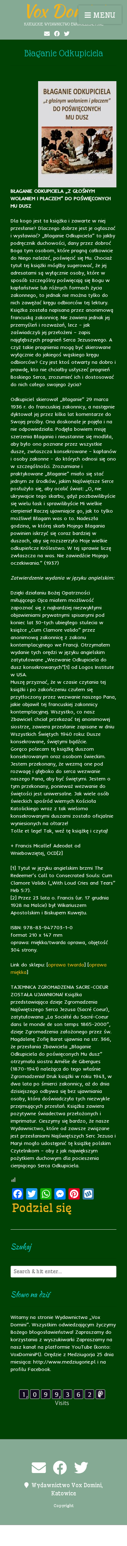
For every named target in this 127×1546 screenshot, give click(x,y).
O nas (81, 1531)
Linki (62, 1531)
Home (45, 1531)
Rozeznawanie (68, 1539)
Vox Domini (63, 10)
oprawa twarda (66, 964)
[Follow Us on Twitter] (66, 33)
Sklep (98, 1539)
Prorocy (102, 1531)
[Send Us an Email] (47, 33)
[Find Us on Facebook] (57, 33)
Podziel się (42, 1207)
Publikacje (33, 1539)
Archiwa (22, 1531)
